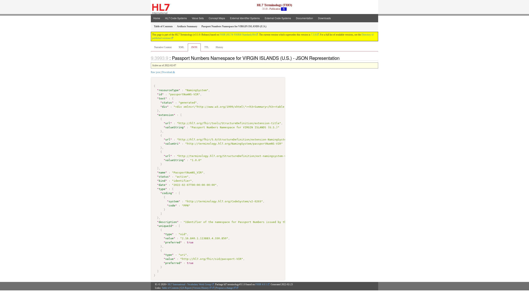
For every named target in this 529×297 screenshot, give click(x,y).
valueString (174, 127)
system (174, 201)
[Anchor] (342, 57)
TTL (206, 47)
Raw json (155, 72)
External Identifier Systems (245, 18)
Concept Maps (217, 18)
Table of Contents (170, 287)
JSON (194, 47)
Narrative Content (163, 47)
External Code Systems (278, 18)
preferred (172, 242)
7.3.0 (313, 34)
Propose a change (225, 287)
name (162, 172)
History (219, 47)
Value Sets (198, 18)
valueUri (172, 143)
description (168, 222)
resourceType (169, 90)
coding (167, 193)
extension (166, 115)
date (162, 184)
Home (156, 18)
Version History (201, 287)
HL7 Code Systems (176, 18)
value (169, 238)
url (167, 123)
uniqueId (165, 225)
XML (181, 47)
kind (162, 180)
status (167, 102)
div (164, 106)
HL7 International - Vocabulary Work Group (189, 284)
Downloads (324, 18)
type (162, 189)
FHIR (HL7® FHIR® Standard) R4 (237, 34)
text (162, 98)
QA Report (186, 287)
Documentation (304, 18)
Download (167, 72)
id (160, 94)
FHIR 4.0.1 (261, 284)
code (172, 205)
